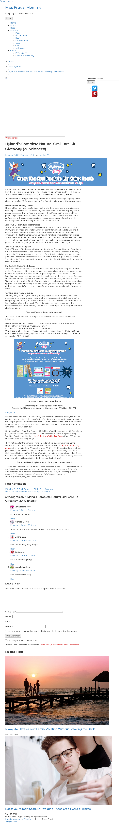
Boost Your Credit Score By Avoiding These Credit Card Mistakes (48, 808)
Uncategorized (11, 138)
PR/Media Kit (21, 53)
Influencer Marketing (24, 55)
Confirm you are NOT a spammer (22, 640)
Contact (13, 50)
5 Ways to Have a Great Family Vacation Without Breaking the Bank (50, 729)
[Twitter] (95, 88)
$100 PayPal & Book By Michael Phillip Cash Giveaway (29, 489)
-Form (12, 412)
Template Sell (11, 822)
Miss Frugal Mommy (23, 7)
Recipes (13, 28)
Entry (7, 412)
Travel (17, 43)
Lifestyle (14, 30)
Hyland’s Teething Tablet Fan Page (47, 436)
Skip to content (7, 1)
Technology (20, 48)
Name (8, 616)
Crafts (17, 45)
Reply (12, 519)
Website (9, 626)
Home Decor (21, 35)
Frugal (13, 25)
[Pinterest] (95, 94)
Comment (10, 612)
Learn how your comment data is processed (59, 645)
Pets (17, 33)
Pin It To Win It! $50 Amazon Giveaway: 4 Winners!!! (28, 492)
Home (13, 23)
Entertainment (21, 40)
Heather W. (44, 155)
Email (8, 621)
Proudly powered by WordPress (19, 819)
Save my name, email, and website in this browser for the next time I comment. (42, 631)
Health (18, 38)
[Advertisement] (105, 119)
